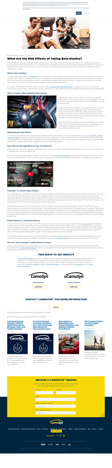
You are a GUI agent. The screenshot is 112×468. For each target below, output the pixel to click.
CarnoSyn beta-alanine (25, 258)
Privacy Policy (65, 5)
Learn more (38, 286)
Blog (17, 55)
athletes (35, 264)
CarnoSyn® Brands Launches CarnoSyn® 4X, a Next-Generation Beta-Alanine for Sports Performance (42, 325)
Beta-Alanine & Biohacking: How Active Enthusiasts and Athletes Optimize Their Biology (68, 325)
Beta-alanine (34, 76)
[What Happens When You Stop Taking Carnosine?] (94, 349)
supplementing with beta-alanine (61, 87)
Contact (56, 307)
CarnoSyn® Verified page (28, 248)
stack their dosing (53, 264)
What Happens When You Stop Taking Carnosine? (93, 323)
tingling (94, 99)
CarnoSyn (45, 429)
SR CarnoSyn (87, 224)
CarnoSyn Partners (14, 429)
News (89, 429)
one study (78, 110)
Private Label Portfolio (28, 429)
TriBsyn (70, 429)
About (39, 429)
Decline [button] (86, 13)
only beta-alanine (62, 238)
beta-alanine (78, 264)
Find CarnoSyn (56, 431)
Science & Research (80, 429)
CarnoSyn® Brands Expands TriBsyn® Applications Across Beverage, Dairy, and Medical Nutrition (16, 325)
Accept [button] (78, 13)
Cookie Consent (56, 450)
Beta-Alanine (11, 55)
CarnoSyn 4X (53, 429)
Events (94, 429)
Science (21, 55)
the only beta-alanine (63, 155)
